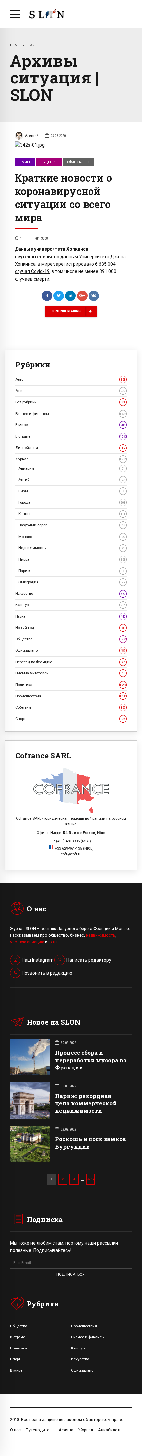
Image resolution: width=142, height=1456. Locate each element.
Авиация (71, 468)
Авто (70, 379)
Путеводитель (40, 1429)
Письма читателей (69, 673)
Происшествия (71, 696)
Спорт (70, 718)
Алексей (31, 136)
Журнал (71, 459)
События (70, 707)
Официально (78, 162)
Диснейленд (70, 447)
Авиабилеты (110, 1429)
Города (71, 502)
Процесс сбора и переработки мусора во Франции (90, 1060)
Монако (71, 536)
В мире (25, 162)
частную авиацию (27, 942)
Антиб (71, 479)
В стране (71, 436)
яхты (52, 942)
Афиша (70, 390)
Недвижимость (71, 547)
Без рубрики (70, 402)
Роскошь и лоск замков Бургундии (90, 1142)
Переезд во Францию (70, 662)
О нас (15, 1429)
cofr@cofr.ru (71, 854)
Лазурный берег (71, 525)
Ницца (71, 559)
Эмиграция (71, 582)
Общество (49, 162)
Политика (71, 684)
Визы (71, 491)
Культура (70, 605)
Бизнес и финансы (71, 413)
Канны (71, 513)
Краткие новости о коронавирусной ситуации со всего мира (63, 197)
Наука (70, 616)
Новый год (70, 627)
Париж (71, 570)
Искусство (70, 593)
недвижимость (100, 935)
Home (14, 45)
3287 (90, 1179)
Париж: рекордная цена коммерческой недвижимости (86, 1103)
